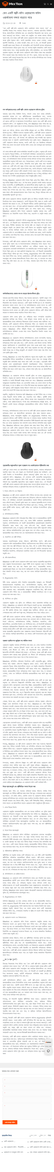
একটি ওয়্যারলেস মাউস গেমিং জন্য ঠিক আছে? (10, 1141)
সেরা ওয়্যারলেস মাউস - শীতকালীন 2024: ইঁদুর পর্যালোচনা (15, 1147)
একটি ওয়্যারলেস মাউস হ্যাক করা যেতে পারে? (41, 1147)
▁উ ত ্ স (42, 1135)
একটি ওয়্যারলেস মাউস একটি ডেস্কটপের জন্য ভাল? (41, 1142)
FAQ (49, 1135)
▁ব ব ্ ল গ (32, 1135)
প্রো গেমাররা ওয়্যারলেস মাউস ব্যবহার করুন (41, 1152)
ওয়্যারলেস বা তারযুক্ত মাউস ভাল (13, 1152)
